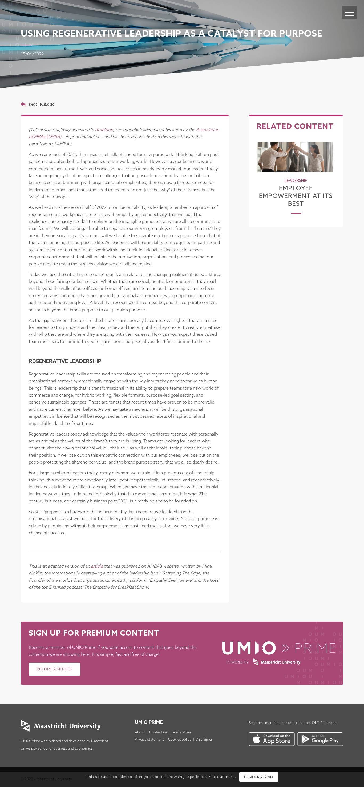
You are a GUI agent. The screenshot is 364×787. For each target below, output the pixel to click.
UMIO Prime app (323, 723)
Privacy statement (149, 740)
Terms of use (181, 732)
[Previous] (265, 171)
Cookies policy (179, 740)
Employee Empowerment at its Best (296, 196)
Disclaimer (204, 740)
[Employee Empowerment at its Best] (296, 157)
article (97, 566)
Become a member (264, 723)
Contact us (158, 732)
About (140, 732)
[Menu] (349, 12)
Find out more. (222, 777)
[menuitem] (349, 7)
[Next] (327, 171)
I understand (258, 777)
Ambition (104, 130)
